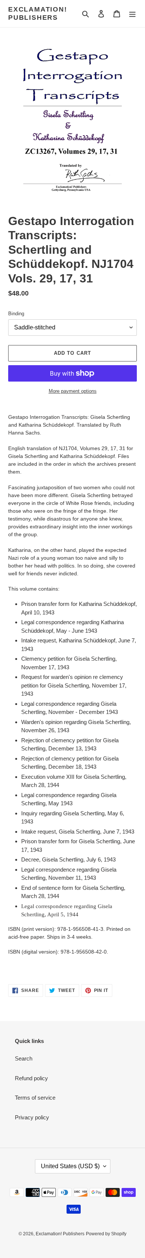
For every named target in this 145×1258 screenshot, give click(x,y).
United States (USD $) (70, 1166)
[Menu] (132, 14)
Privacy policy (32, 1117)
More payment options (73, 391)
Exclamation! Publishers (37, 13)
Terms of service (35, 1097)
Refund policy (31, 1078)
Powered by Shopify (106, 1233)
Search (23, 1058)
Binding (16, 313)
